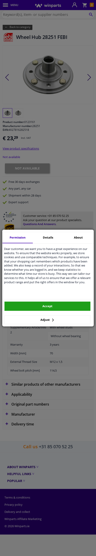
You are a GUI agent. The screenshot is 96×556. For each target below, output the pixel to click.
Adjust (45, 320)
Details (48, 237)
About (78, 237)
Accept (47, 306)
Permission (18, 237)
